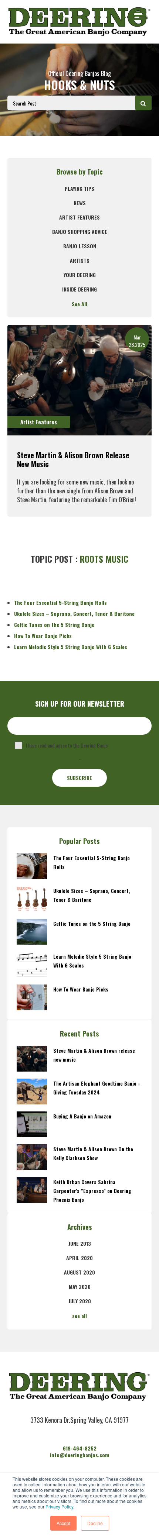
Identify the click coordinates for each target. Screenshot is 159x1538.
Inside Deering (79, 289)
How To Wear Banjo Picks (43, 635)
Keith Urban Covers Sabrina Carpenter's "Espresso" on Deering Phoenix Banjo (92, 1190)
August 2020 (79, 1272)
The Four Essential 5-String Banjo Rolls (60, 602)
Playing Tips (79, 188)
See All (79, 304)
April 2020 (79, 1258)
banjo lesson (79, 246)
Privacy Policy (59, 1506)
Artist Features (79, 217)
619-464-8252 (80, 1448)
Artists (79, 260)
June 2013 (79, 1243)
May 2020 (80, 1286)
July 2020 (79, 1301)
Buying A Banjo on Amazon (82, 1116)
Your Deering (80, 275)
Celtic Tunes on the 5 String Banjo (54, 624)
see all (79, 1316)
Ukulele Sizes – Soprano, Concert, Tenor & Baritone (74, 613)
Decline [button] (95, 1523)
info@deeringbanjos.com (79, 1455)
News (80, 203)
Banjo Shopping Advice (79, 231)
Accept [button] (63, 1523)
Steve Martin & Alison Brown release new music (73, 459)
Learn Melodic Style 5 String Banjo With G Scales (70, 647)
